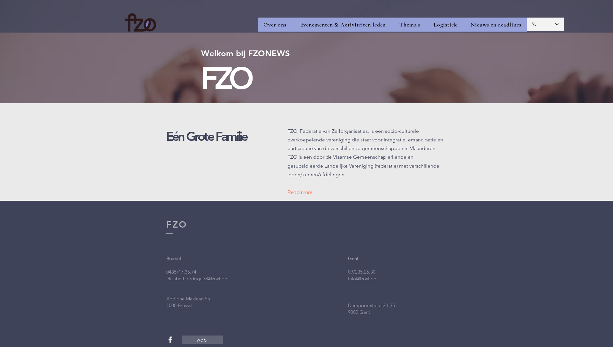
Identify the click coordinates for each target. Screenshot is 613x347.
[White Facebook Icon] (170, 340)
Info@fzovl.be (362, 278)
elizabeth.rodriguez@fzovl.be (196, 278)
